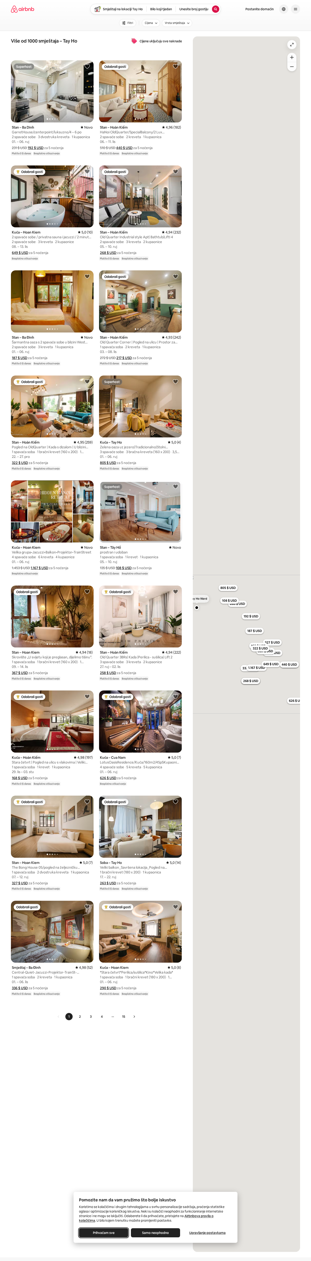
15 (123, 1017)
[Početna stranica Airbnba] (22, 9)
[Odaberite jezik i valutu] (283, 9)
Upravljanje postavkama (207, 1233)
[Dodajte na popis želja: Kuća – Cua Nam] (175, 696)
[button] (35, 148)
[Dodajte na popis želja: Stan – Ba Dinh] (87, 66)
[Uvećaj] (291, 57)
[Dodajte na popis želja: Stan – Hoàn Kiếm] (175, 66)
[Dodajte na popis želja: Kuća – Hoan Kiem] (87, 171)
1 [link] (69, 1017)
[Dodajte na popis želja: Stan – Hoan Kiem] (87, 591)
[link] (58, 1016)
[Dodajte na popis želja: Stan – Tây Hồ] (175, 486)
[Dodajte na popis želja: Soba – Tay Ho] (175, 801)
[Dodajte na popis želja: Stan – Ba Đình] (87, 276)
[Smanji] (291, 66)
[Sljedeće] (134, 1016)
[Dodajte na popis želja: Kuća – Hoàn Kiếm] (87, 696)
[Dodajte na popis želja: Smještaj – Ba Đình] (87, 906)
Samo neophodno (155, 1233)
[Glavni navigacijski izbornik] (295, 9)
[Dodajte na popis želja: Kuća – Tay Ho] (175, 381)
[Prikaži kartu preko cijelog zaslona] (291, 44)
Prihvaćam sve (104, 1233)
